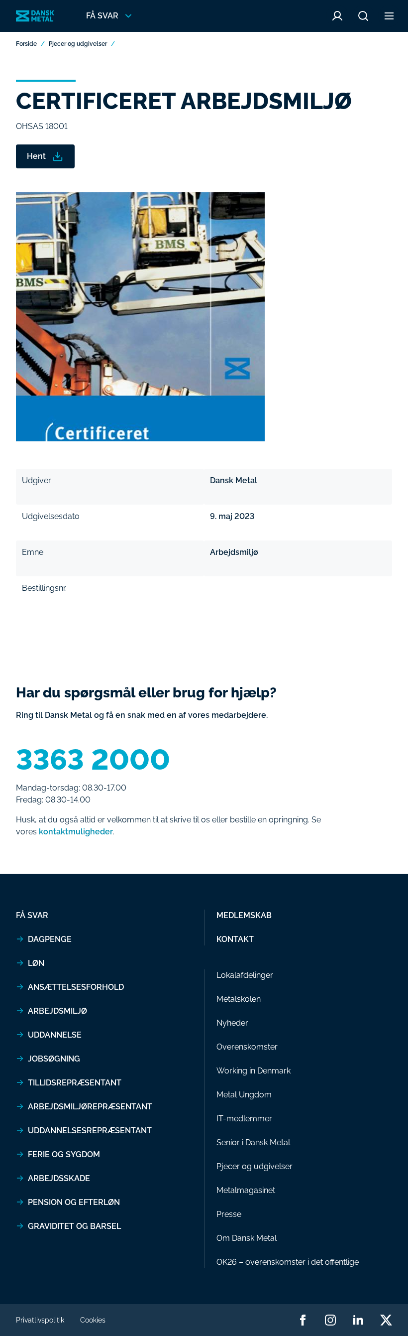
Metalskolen (238, 999)
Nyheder (232, 1023)
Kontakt (235, 939)
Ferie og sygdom (64, 1154)
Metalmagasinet (245, 1190)
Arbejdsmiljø (57, 1011)
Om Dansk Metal (246, 1238)
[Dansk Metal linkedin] (358, 1320)
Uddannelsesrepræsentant (90, 1130)
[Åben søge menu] (363, 16)
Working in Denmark (253, 1070)
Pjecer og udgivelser (78, 43)
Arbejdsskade (59, 1178)
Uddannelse (55, 1035)
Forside (26, 43)
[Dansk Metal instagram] (330, 1320)
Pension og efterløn (74, 1202)
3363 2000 (93, 759)
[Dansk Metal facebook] (302, 1320)
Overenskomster (247, 1047)
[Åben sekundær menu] (389, 16)
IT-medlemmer (244, 1118)
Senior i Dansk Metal (253, 1142)
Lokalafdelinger (244, 975)
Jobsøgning (54, 1059)
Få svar (32, 915)
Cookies (92, 1320)
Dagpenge (50, 939)
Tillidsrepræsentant (74, 1082)
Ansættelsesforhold (76, 987)
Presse (228, 1214)
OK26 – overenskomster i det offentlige (287, 1262)
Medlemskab (244, 915)
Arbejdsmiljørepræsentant (90, 1106)
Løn (36, 963)
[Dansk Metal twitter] (386, 1320)
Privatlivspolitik (40, 1320)
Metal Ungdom (244, 1094)
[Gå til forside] (35, 16)
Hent (36, 156)
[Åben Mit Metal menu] (337, 16)
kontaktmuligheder (76, 831)
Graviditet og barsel (74, 1226)
